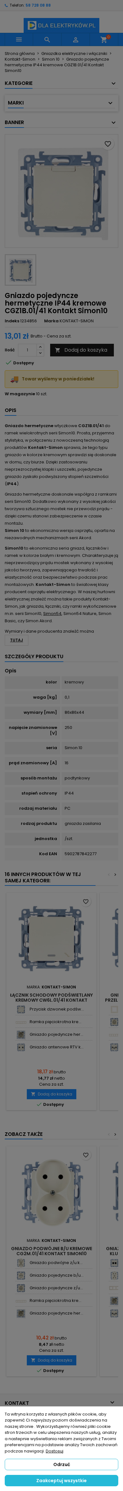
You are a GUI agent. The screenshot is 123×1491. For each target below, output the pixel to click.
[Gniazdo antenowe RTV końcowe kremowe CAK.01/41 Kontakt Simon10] (20, 1047)
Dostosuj (54, 1451)
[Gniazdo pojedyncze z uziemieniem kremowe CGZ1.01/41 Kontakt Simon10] (114, 1022)
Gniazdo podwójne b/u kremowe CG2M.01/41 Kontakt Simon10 (51, 1251)
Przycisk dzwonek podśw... (57, 1009)
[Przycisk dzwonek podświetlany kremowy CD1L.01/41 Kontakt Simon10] (20, 1009)
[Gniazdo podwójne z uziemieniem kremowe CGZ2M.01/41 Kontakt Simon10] (20, 1262)
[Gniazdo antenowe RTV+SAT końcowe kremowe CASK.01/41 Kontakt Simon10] (114, 1047)
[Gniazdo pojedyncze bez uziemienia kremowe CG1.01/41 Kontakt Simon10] (20, 1275)
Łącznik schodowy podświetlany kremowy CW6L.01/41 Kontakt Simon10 (51, 1000)
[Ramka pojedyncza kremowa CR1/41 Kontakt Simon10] (114, 1009)
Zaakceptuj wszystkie (61, 1480)
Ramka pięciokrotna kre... (55, 1022)
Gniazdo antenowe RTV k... (57, 1047)
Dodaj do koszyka (81, 350)
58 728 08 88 (38, 5)
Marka (51, 321)
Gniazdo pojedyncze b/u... (57, 1275)
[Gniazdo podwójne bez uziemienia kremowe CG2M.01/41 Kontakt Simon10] (114, 1275)
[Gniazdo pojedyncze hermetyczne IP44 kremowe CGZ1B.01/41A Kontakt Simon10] (20, 1034)
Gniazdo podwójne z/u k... (56, 1263)
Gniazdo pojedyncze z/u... (56, 1288)
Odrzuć (61, 1464)
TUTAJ (16, 640)
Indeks (12, 321)
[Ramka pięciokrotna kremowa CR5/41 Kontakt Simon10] (20, 1022)
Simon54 (52, 614)
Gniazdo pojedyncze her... (56, 1034)
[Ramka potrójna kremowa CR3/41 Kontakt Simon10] (114, 1288)
